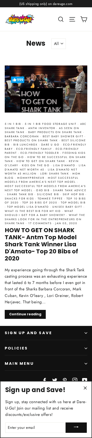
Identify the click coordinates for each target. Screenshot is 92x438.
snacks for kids (20, 198)
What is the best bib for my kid (33, 211)
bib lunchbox (26, 144)
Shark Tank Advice (69, 190)
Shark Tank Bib (20, 194)
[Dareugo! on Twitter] (54, 380)
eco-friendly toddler (40, 153)
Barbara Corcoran (22, 136)
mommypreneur (31, 178)
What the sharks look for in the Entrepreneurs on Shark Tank (45, 219)
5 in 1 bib (13, 124)
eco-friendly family (34, 149)
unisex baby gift (67, 207)
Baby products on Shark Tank (55, 132)
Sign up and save (28, 333)
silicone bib (48, 194)
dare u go (51, 144)
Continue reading (25, 314)
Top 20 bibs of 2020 (40, 202)
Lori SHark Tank (55, 173)
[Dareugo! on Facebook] (44, 380)
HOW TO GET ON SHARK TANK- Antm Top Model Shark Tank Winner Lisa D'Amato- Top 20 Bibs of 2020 (41, 244)
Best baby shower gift (63, 136)
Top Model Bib (73, 202)
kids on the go (36, 165)
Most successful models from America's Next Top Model (42, 180)
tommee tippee (51, 198)
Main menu (19, 363)
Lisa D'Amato (64, 165)
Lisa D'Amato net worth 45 (45, 167)
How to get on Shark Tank (41, 161)
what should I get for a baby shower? (39, 213)
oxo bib (43, 190)
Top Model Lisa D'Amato (28, 207)
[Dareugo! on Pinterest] (64, 380)
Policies (16, 348)
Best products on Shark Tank (32, 140)
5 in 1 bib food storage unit (51, 124)
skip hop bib (74, 194)
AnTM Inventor (42, 128)
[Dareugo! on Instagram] (74, 380)
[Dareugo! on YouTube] (84, 380)
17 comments (40, 223)
